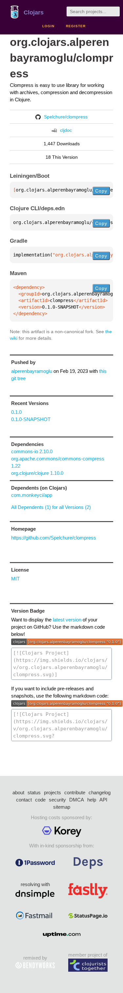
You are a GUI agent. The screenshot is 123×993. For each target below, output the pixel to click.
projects (52, 792)
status (34, 792)
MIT (15, 578)
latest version (67, 619)
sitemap (61, 807)
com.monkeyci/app (31, 495)
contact (24, 799)
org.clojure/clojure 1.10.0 (37, 473)
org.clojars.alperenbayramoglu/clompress (61, 58)
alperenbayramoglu (31, 371)
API (103, 799)
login (48, 26)
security (57, 799)
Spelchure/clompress (66, 116)
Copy (101, 190)
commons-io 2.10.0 (31, 451)
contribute (74, 792)
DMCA (76, 799)
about (18, 792)
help (91, 799)
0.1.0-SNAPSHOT (31, 419)
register (76, 26)
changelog (100, 792)
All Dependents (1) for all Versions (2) (51, 507)
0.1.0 (16, 412)
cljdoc (66, 130)
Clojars (34, 12)
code (40, 799)
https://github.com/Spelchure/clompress (53, 537)
